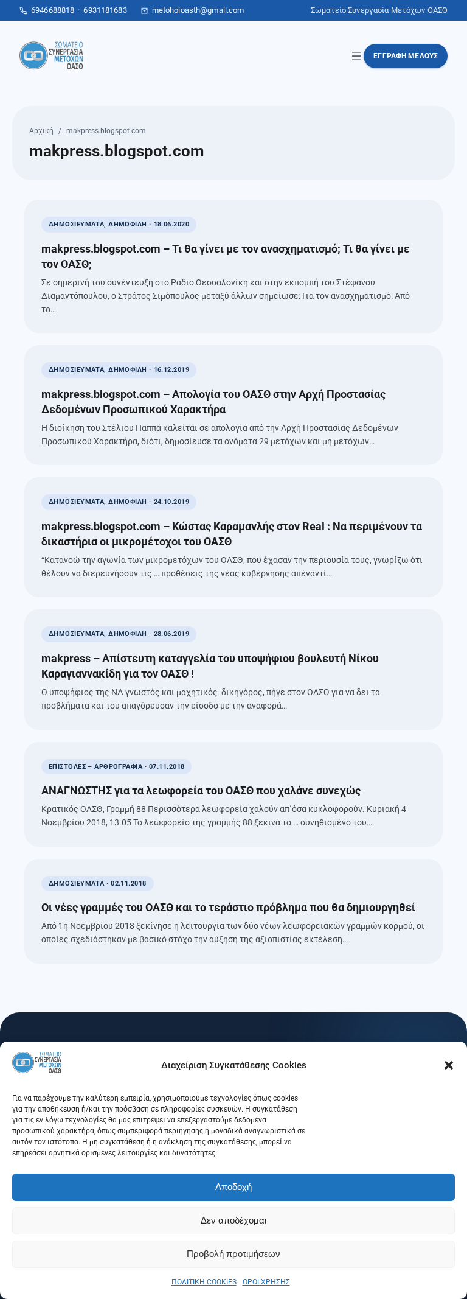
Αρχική (41, 131)
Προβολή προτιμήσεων (233, 1253)
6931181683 (104, 10)
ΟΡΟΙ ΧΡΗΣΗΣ (266, 1282)
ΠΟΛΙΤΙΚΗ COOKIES (204, 1282)
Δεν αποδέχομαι (233, 1220)
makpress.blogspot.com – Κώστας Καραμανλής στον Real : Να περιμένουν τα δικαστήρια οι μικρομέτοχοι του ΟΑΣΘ (231, 534)
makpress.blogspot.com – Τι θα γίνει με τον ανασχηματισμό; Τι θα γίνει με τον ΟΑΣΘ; (225, 256)
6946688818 (52, 10)
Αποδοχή (233, 1187)
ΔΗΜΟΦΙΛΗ (127, 224)
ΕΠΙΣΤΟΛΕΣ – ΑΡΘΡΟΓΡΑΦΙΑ (95, 767)
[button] (449, 1065)
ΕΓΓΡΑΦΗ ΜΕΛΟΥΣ (405, 56)
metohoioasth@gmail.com (198, 10)
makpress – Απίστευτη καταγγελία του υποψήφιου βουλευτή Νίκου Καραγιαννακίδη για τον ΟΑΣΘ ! (210, 666)
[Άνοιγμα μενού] (356, 56)
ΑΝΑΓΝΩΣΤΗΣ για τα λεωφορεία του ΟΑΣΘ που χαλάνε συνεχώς (201, 790)
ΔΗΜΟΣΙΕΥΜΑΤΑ (76, 224)
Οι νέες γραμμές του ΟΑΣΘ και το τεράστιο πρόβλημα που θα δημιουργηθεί (228, 907)
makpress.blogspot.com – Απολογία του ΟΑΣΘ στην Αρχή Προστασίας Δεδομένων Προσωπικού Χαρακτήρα (213, 402)
